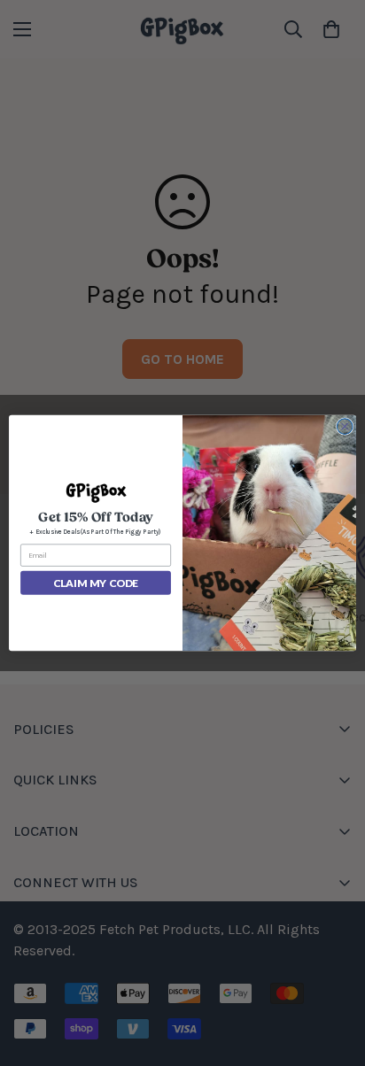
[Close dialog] (345, 427)
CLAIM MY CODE (95, 583)
